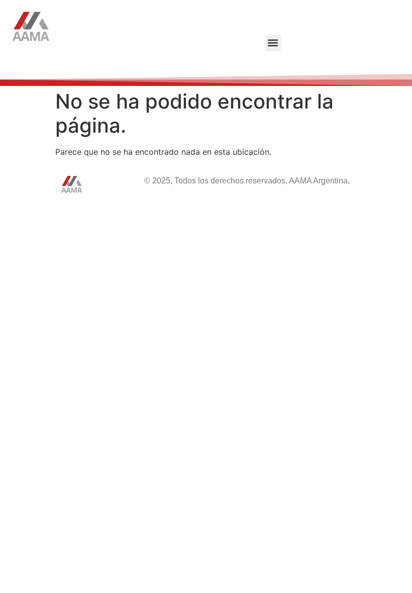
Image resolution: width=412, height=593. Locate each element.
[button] (273, 43)
